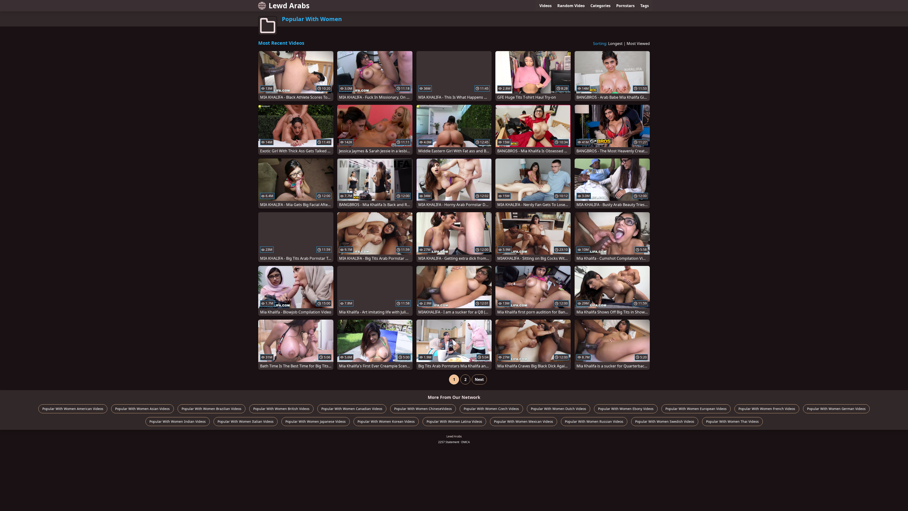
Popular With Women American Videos (72, 408)
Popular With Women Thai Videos (732, 421)
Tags (644, 5)
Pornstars (625, 5)
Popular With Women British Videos (281, 408)
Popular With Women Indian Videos (177, 421)
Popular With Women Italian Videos (246, 421)
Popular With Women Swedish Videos (664, 421)
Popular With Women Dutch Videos (558, 408)
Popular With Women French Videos (766, 408)
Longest (615, 43)
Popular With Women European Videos (696, 408)
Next (479, 379)
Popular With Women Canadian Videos (351, 408)
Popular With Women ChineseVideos (423, 408)
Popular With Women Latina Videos (454, 421)
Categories (600, 5)
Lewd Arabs (289, 5)
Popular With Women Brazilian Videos (211, 408)
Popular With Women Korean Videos (386, 421)
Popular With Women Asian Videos (142, 408)
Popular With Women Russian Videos (594, 421)
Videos (545, 5)
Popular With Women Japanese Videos (315, 421)
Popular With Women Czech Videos (491, 408)
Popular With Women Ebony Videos (626, 408)
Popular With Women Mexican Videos (523, 421)
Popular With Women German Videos (836, 408)
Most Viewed (638, 43)
